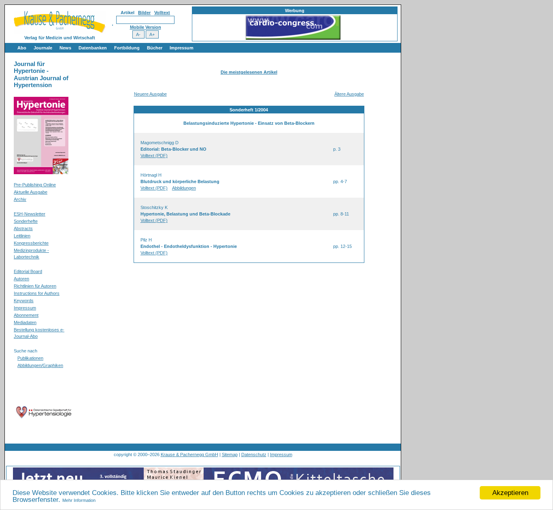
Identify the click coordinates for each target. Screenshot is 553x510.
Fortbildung (127, 47)
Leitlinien (22, 235)
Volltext (162, 12)
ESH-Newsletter (29, 213)
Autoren (21, 278)
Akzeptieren (510, 493)
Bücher (154, 47)
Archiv (20, 199)
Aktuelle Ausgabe (30, 192)
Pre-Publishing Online (35, 184)
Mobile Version (145, 27)
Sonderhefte (26, 221)
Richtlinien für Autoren (35, 286)
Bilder (144, 12)
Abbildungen (184, 188)
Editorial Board (28, 271)
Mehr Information (79, 500)
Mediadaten (25, 322)
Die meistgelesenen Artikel (249, 72)
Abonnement (26, 315)
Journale (43, 47)
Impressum (182, 47)
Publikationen (30, 358)
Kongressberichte (31, 243)
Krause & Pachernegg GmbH (189, 454)
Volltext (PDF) (154, 155)
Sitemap (230, 454)
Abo (21, 47)
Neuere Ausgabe (150, 94)
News (65, 47)
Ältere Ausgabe (349, 94)
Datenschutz (253, 454)
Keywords (24, 300)
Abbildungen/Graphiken (40, 365)
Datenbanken (93, 47)
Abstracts (23, 228)
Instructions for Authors (37, 293)
